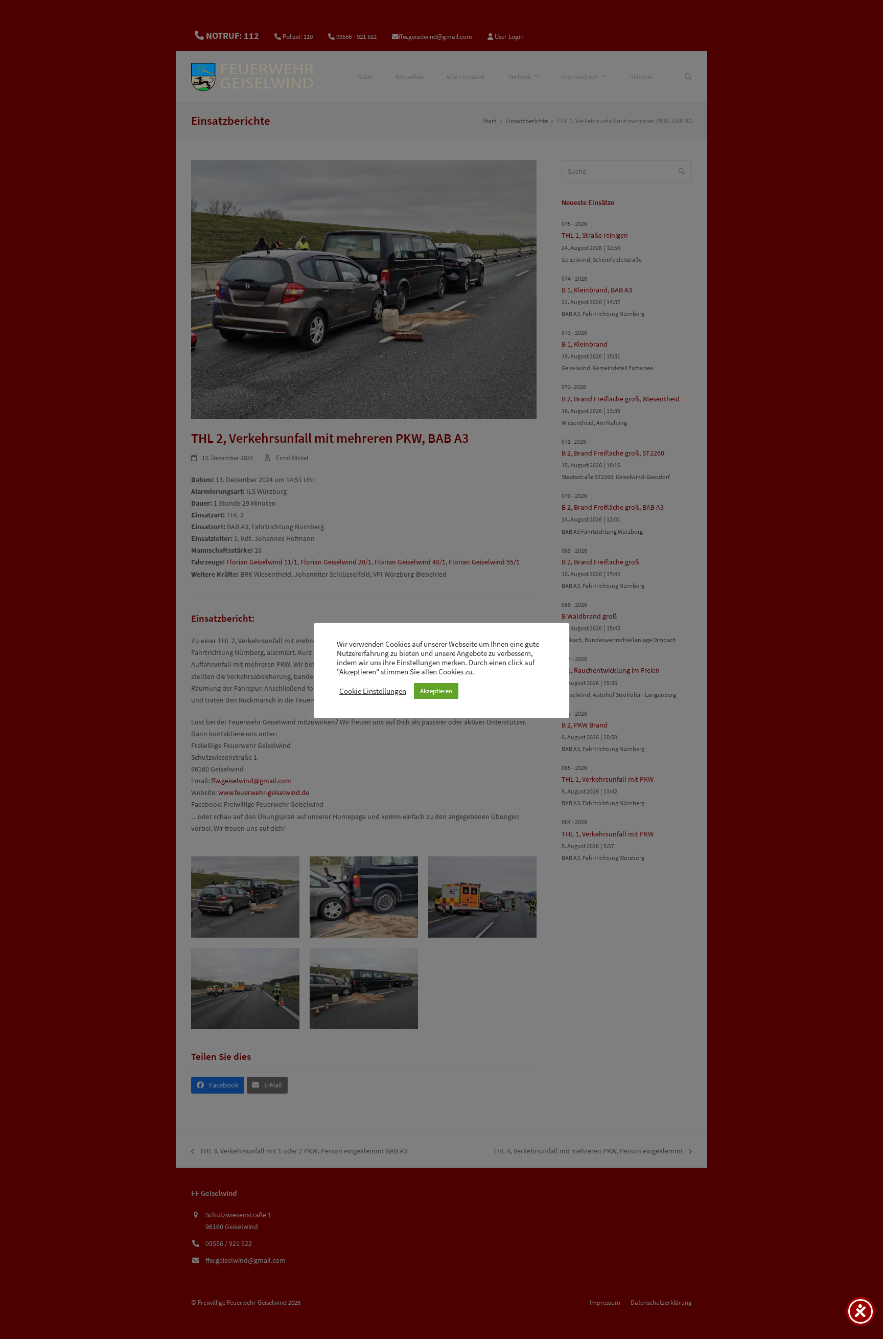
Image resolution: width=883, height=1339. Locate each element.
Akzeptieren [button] (436, 691)
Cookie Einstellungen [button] (372, 691)
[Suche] (688, 76)
